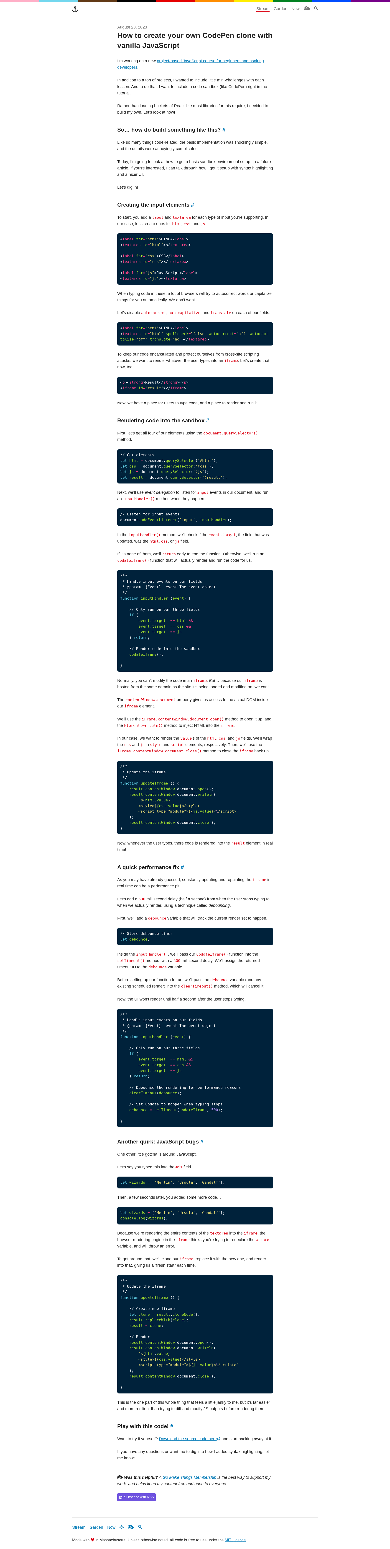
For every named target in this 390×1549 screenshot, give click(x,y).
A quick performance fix (150, 867)
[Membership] (307, 8)
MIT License (235, 1540)
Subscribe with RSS (139, 1497)
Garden (280, 8)
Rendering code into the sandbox (163, 421)
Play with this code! (145, 1426)
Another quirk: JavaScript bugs (160, 1142)
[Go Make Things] (75, 9)
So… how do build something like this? (171, 130)
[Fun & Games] (122, 1527)
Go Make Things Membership (189, 1477)
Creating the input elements (155, 205)
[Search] (316, 8)
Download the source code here (188, 1439)
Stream (263, 8)
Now (295, 8)
